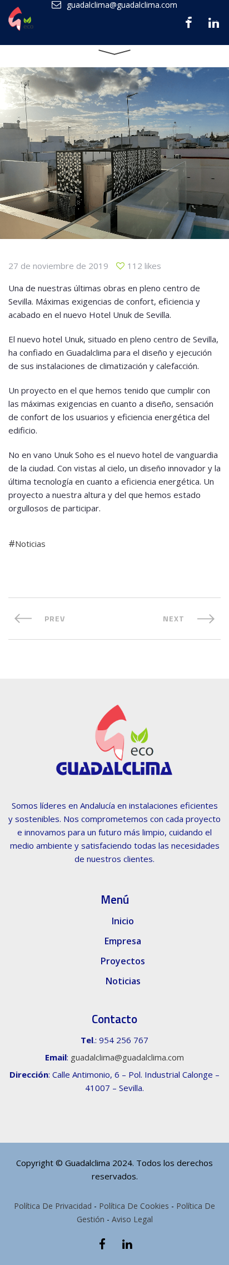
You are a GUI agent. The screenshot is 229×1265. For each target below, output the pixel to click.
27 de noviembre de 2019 (58, 265)
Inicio (123, 921)
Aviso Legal (132, 1219)
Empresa (122, 941)
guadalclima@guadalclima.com (127, 1057)
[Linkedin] (127, 1244)
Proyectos (123, 961)
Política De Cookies (134, 1206)
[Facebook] (102, 1244)
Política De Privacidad (53, 1206)
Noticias (30, 543)
